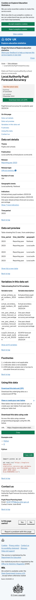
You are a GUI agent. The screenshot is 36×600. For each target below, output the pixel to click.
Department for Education (11, 557)
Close (32, 58)
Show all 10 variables (9, 345)
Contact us (5, 134)
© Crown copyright (18, 595)
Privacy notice (14, 545)
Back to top (5, 220)
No (32, 522)
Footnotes (5, 128)
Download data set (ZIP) (18, 100)
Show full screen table (9, 268)
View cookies (18, 34)
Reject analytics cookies (18, 29)
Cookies (4, 545)
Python (6, 441)
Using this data (7, 131)
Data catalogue (12, 63)
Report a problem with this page (18, 531)
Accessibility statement (10, 548)
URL (3, 428)
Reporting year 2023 (9, 163)
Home (3, 63)
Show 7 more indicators (10, 205)
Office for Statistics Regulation (13, 564)
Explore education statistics (13, 43)
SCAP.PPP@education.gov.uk (17, 502)
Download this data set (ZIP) (12, 388)
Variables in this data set (10, 124)
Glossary (24, 548)
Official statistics (8, 170)
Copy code (28, 455)
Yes (23, 522)
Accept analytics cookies (18, 24)
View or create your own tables (13, 400)
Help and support (8, 551)
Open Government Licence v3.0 (13, 573)
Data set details (7, 118)
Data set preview (7, 121)
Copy (18, 432)
